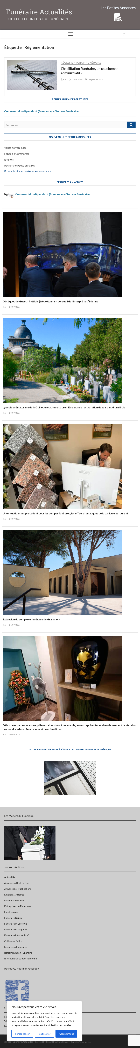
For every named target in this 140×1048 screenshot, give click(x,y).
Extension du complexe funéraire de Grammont (31, 619)
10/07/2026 (14, 734)
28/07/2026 (14, 307)
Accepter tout (66, 1033)
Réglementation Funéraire (81, 62)
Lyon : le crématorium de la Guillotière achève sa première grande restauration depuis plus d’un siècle (64, 407)
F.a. (4, 307)
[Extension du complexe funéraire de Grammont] (70, 571)
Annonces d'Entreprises (16, 882)
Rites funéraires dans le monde (20, 958)
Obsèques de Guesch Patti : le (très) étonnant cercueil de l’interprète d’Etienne (50, 301)
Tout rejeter (44, 1033)
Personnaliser (22, 1033)
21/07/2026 (14, 625)
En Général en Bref (14, 900)
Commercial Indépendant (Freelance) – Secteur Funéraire (41, 111)
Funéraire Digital (13, 917)
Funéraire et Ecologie (15, 923)
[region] (44, 1021)
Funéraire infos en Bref (16, 935)
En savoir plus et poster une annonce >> (27, 171)
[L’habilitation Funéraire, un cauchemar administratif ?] (32, 75)
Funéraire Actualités (39, 12)
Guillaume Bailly (13, 941)
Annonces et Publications (17, 888)
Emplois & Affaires (14, 894)
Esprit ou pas (11, 912)
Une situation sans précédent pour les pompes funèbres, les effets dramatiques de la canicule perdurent (65, 513)
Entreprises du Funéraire (17, 906)
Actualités (9, 877)
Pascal (49, 1042)
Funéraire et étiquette (15, 929)
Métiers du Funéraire (15, 946)
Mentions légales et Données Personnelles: (72, 1042)
